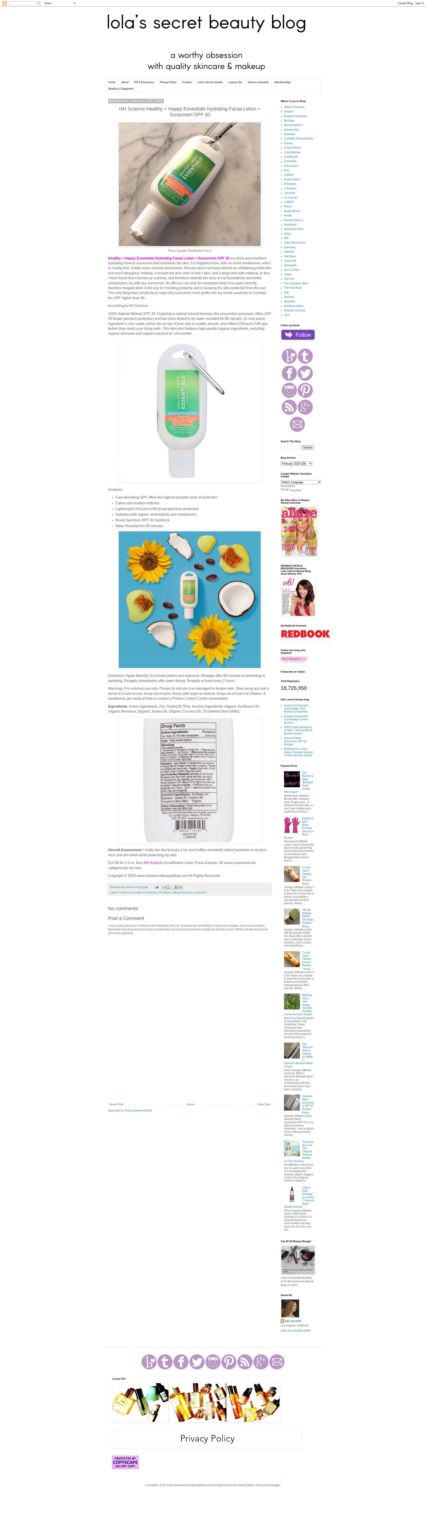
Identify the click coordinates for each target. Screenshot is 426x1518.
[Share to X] (172, 887)
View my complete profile (296, 1330)
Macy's (288, 206)
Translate (295, 490)
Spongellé (290, 265)
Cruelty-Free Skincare (145, 892)
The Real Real (293, 287)
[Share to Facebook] (176, 887)
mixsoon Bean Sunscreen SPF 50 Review (295, 741)
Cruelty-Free (125, 892)
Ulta (286, 292)
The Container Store (296, 283)
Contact (187, 82)
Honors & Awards (258, 82)
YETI (287, 315)
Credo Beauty (292, 152)
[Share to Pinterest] (180, 887)
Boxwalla (289, 134)
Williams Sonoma (294, 310)
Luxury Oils (235, 82)
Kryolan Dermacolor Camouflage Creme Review (296, 719)
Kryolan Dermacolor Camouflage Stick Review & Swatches (296, 708)
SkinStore (290, 256)
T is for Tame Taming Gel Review (306, 874)
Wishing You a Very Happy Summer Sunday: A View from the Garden (299, 752)
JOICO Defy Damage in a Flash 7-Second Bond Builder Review (298, 730)
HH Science (165, 892)
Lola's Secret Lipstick (210, 82)
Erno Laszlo (291, 165)
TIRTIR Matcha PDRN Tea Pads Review (308, 917)
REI (286, 238)
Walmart (289, 296)
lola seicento (293, 1321)
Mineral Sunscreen (183, 892)
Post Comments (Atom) (138, 1110)
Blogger (275, 1485)
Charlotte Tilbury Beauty (298, 138)
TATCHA (289, 279)
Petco (287, 233)
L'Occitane (290, 188)
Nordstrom (290, 224)
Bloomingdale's (293, 125)
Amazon (289, 111)
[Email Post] (156, 887)
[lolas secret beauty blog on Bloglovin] (294, 661)
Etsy (286, 170)
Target (288, 274)
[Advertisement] (189, 1066)
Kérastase (290, 183)
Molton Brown (292, 211)
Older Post (264, 1104)
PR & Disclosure (144, 82)
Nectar (288, 215)
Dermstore (290, 161)
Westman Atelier (294, 306)
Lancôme (289, 192)
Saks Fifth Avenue (295, 242)
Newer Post (116, 1104)
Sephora (289, 251)
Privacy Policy (168, 82)
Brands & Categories (121, 88)
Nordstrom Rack (294, 229)
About (124, 82)
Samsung (290, 247)
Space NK (290, 260)
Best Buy (289, 120)
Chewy (288, 143)
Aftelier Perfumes (294, 107)
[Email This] (164, 887)
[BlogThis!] (168, 887)
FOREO (288, 175)
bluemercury (291, 129)
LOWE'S (289, 202)
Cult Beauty (291, 156)
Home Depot (291, 179)
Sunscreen (200, 892)
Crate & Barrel (292, 147)
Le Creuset (290, 197)
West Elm (289, 301)
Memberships (282, 82)
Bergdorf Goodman (295, 116)
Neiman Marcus (293, 220)
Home (112, 82)
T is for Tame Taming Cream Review (306, 959)
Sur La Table (291, 269)
